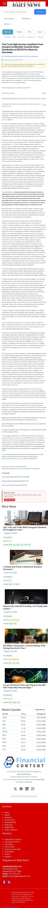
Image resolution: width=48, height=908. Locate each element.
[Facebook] (21, 789)
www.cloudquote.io (24, 774)
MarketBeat (9, 537)
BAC (3, 728)
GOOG (4, 732)
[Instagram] (32, 789)
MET (10, 663)
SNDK (17, 663)
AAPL (4, 721)
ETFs (29, 32)
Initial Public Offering (13, 620)
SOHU (14, 702)
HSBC (18, 544)
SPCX (14, 623)
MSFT (4, 739)
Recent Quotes (9, 18)
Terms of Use (15, 896)
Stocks (19, 32)
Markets (8, 32)
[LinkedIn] (26, 789)
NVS (29, 544)
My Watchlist (26, 18)
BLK (14, 544)
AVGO (10, 544)
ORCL (4, 746)
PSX (14, 663)
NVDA (4, 742)
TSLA (4, 749)
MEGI (17, 584)
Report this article (9, 499)
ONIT (10, 702)
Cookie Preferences (26, 898)
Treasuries (40, 37)
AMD (4, 724)
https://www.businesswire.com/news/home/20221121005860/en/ (21, 468)
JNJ (22, 544)
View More (39, 709)
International (31, 37)
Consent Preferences (10, 907)
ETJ (14, 584)
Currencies (21, 37)
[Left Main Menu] (4, 3)
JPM (25, 544)
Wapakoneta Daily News (27, 892)
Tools (39, 32)
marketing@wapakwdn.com (19, 876)
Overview (7, 37)
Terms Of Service (25, 782)
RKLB (10, 623)
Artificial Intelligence (13, 659)
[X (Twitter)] (15, 789)
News (14, 37)
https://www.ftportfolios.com (10, 458)
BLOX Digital (22, 902)
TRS (18, 702)
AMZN (4, 717)
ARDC (10, 584)
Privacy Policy (39, 779)
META (4, 735)
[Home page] (26, 4)
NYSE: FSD (37, 72)
